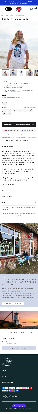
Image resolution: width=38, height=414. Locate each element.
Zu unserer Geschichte (13, 303)
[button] (2, 45)
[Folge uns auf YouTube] (16, 396)
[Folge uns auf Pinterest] (13, 396)
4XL (9, 114)
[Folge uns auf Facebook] (3, 396)
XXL (31, 110)
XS (4, 110)
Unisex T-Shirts (9, 15)
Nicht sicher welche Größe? (30, 107)
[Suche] (28, 9)
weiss (4, 103)
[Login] (31, 9)
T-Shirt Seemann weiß (19, 15)
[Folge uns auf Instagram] (9, 396)
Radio (9, 9)
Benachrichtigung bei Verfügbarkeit (19, 124)
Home (2, 15)
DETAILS (5, 191)
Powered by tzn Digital (25, 408)
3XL (4, 114)
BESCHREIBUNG (8, 146)
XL (25, 110)
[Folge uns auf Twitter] (6, 396)
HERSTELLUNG (7, 197)
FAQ (3, 202)
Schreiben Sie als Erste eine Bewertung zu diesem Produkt (19, 214)
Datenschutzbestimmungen (9, 343)
